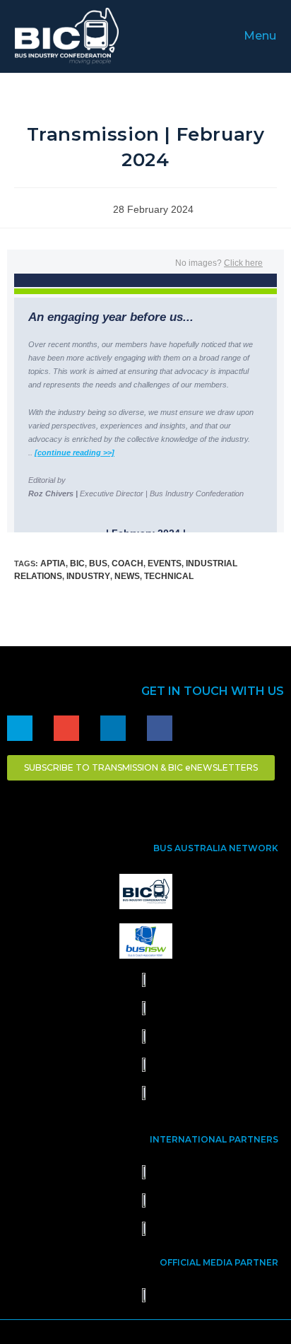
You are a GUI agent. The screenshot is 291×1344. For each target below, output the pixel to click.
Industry (88, 576)
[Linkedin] (113, 728)
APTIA (53, 563)
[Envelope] (66, 728)
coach (127, 563)
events (165, 563)
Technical (169, 576)
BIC (77, 563)
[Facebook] (159, 728)
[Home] (19, 728)
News (127, 576)
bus (98, 563)
